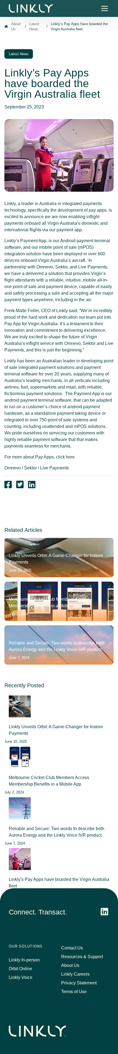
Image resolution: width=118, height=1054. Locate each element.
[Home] (6, 26)
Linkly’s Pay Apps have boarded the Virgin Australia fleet (59, 882)
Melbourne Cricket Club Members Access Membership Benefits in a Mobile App (49, 780)
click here (65, 457)
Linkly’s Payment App (25, 240)
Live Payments (54, 468)
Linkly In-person (24, 960)
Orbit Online (20, 968)
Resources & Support (82, 956)
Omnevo (12, 468)
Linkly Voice (20, 977)
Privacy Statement (79, 983)
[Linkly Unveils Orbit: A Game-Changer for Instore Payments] (19, 706)
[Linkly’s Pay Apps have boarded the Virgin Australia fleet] (19, 859)
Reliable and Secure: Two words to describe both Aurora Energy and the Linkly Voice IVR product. (56, 831)
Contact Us (72, 948)
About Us (70, 965)
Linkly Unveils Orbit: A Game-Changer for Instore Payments (56, 730)
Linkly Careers (75, 974)
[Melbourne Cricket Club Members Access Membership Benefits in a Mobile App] (19, 757)
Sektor (30, 468)
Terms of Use (74, 991)
